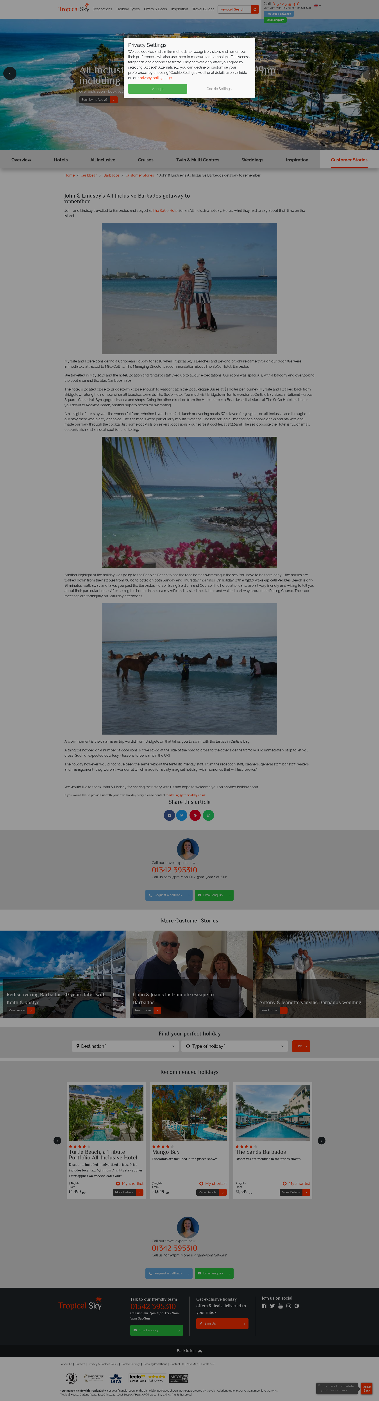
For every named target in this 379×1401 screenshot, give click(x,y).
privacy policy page (156, 78)
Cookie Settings (219, 89)
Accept (158, 89)
